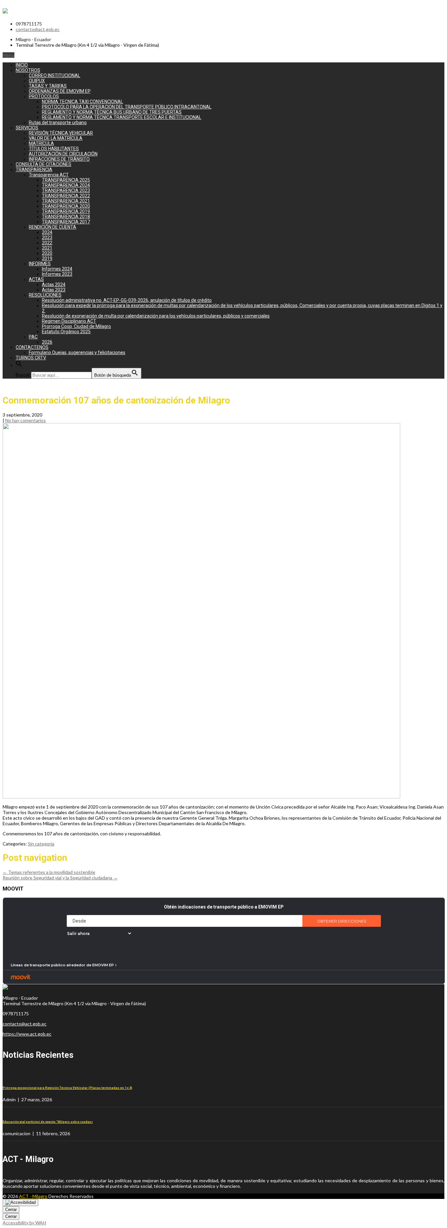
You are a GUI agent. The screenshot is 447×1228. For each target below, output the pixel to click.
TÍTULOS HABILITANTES (54, 148)
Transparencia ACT (49, 174)
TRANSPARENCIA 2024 (66, 185)
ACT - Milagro (33, 1196)
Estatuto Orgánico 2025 (66, 331)
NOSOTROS (28, 70)
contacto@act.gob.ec (38, 29)
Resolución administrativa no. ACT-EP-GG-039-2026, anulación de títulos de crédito (127, 300)
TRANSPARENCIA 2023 (66, 190)
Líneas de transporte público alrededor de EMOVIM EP (62, 965)
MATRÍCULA (41, 143)
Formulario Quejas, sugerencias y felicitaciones (77, 352)
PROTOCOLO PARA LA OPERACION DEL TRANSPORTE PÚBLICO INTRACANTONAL (126, 106)
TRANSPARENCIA (34, 169)
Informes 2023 (57, 274)
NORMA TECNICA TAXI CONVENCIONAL (82, 101)
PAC (33, 336)
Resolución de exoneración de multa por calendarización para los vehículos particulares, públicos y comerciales (156, 316)
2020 (47, 253)
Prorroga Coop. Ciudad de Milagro (76, 326)
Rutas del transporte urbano (58, 122)
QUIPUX (37, 80)
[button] (19, 365)
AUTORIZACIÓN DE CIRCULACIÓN (63, 153)
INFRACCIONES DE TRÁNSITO (59, 159)
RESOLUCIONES (45, 295)
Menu (8, 55)
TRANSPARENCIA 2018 (66, 216)
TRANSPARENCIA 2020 (66, 206)
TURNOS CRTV (31, 357)
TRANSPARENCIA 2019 (66, 211)
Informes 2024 (57, 268)
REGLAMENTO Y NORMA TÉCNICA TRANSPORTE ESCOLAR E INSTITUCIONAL (121, 117)
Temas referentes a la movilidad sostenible (49, 872)
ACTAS (36, 279)
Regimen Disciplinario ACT (69, 321)
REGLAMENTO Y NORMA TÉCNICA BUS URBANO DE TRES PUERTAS (112, 112)
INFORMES (40, 263)
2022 (47, 242)
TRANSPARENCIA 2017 (66, 221)
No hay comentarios (25, 420)
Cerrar (11, 1209)
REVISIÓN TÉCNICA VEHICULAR (61, 133)
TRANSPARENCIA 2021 (66, 201)
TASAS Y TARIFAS (48, 86)
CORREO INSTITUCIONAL (54, 75)
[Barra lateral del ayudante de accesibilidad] (20, 1202)
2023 (47, 237)
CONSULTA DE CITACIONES (43, 164)
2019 (47, 258)
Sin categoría (41, 843)
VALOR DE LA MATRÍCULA (55, 138)
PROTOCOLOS (44, 96)
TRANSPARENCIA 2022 (66, 195)
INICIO (22, 65)
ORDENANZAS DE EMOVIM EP (60, 91)
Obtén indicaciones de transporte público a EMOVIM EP (224, 906)
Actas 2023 (53, 289)
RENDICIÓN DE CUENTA (52, 227)
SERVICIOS (27, 127)
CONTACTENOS (32, 347)
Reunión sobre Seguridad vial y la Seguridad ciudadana (60, 877)
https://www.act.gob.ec (27, 1034)
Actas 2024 (53, 284)
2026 (47, 342)
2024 (47, 232)
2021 (47, 248)
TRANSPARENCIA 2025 (66, 180)
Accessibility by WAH (24, 1222)
